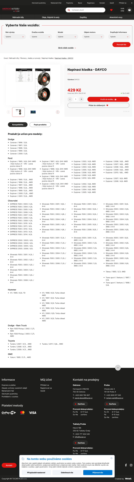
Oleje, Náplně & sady (50, 17)
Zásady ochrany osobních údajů (14, 388)
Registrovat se (46, 388)
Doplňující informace (118, 32)
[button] (57, 112)
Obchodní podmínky (10, 394)
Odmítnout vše (67, 473)
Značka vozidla (38, 32)
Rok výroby (10, 32)
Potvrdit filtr (121, 45)
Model (60, 32)
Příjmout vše (98, 473)
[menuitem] (39, 3)
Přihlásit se (122, 3)
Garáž (42, 391)
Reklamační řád (8, 391)
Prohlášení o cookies (10, 397)
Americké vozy (116, 17)
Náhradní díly (18, 17)
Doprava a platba (8, 385)
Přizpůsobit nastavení (36, 473)
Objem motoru (89, 32)
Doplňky (83, 17)
